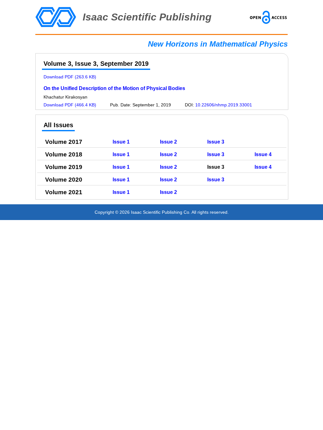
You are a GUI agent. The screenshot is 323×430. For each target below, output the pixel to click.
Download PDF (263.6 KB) (70, 76)
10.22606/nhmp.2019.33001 (223, 104)
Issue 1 (121, 141)
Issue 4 (263, 154)
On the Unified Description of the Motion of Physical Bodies (114, 88)
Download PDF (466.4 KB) (70, 104)
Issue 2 (168, 141)
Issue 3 (215, 141)
